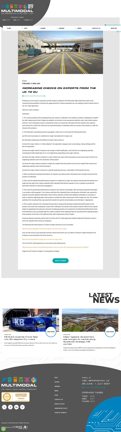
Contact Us (96, 28)
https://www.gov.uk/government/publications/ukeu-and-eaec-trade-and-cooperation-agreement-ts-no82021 (55, 247)
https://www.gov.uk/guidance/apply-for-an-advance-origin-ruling (42, 239)
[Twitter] (4, 407)
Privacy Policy (60, 404)
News (79, 28)
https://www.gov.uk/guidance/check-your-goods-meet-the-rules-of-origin (44, 228)
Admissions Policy (61, 408)
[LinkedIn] (16, 407)
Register (114, 28)
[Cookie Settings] (3, 429)
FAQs (56, 395)
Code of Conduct (61, 412)
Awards (61, 28)
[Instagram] (22, 407)
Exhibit (43, 28)
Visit (25, 28)
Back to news (60, 261)
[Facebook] (10, 407)
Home (9, 28)
